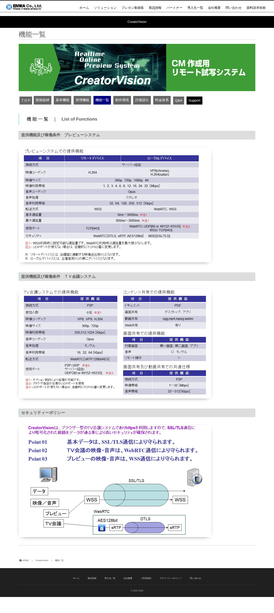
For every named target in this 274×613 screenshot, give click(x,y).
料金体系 (162, 100)
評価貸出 (142, 100)
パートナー (174, 8)
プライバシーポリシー (170, 578)
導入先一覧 (195, 8)
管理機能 (82, 100)
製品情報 (155, 8)
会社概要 (214, 8)
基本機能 (62, 100)
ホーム (84, 8)
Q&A (178, 100)
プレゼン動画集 (132, 8)
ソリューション (105, 8)
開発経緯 (42, 100)
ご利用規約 (145, 578)
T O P (25, 100)
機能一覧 (102, 100)
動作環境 (122, 100)
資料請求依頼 (256, 8)
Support (194, 100)
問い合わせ (233, 8)
